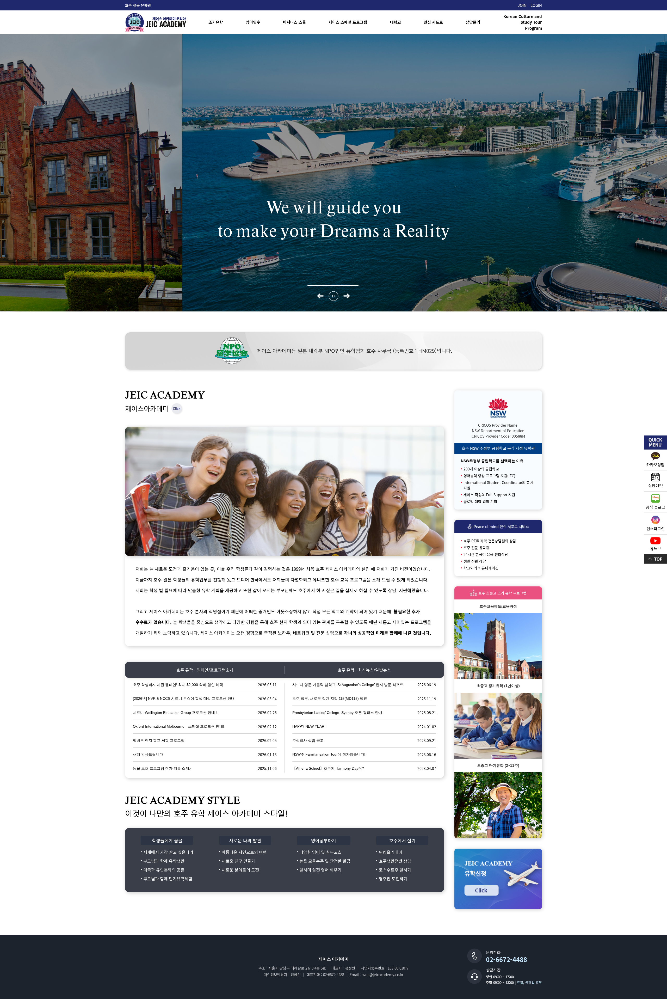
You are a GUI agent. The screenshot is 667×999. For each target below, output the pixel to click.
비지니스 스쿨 (294, 22)
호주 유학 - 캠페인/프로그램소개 (204, 670)
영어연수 (253, 22)
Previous (320, 295)
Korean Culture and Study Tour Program (522, 22)
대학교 (395, 22)
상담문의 (473, 22)
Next (346, 295)
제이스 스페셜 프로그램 (348, 22)
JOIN (522, 5)
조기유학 (215, 22)
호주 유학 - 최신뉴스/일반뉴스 (364, 670)
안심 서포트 (433, 22)
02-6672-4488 (506, 960)
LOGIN (536, 5)
